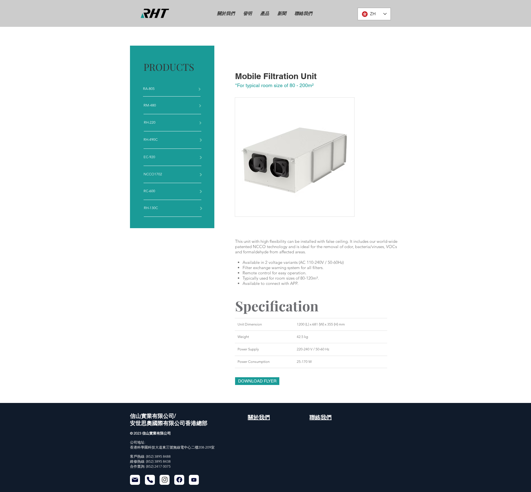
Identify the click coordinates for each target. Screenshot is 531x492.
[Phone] (150, 480)
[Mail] (135, 480)
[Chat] (165, 480)
